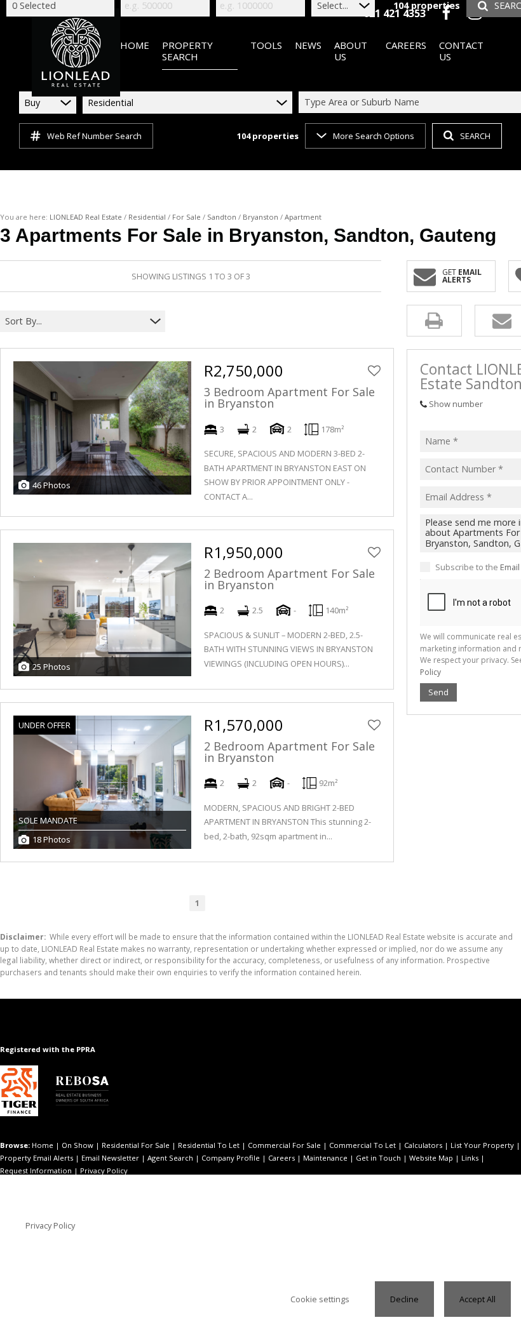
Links (469, 1158)
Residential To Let (209, 1145)
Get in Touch (378, 1158)
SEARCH (475, 136)
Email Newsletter (110, 1158)
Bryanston (260, 217)
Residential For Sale (136, 1145)
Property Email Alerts (36, 1158)
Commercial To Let (362, 1145)
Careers (281, 1158)
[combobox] (74, 322)
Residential (147, 217)
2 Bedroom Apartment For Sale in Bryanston (289, 579)
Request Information (36, 1170)
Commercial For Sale (284, 1145)
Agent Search (170, 1158)
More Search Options (373, 136)
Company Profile (230, 1158)
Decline (404, 1299)
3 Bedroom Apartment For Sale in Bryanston (289, 397)
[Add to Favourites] (374, 370)
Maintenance (325, 1158)
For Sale (186, 217)
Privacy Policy (104, 1170)
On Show (77, 1145)
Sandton (221, 217)
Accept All (477, 1299)
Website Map (431, 1158)
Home (42, 1145)
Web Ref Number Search (94, 136)
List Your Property (482, 1145)
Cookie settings (319, 1299)
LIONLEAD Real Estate (86, 217)
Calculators (423, 1145)
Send (438, 692)
